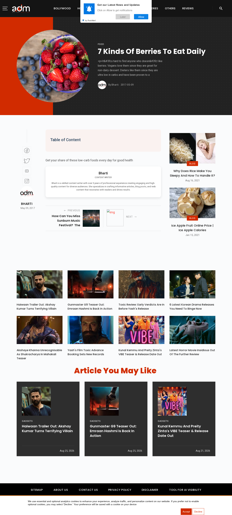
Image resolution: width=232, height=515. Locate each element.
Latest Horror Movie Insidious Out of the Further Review (192, 352)
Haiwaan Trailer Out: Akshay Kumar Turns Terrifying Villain (36, 307)
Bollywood (62, 8)
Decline (198, 511)
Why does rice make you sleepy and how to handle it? (192, 173)
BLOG (192, 163)
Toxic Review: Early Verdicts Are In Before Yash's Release (141, 307)
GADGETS (27, 421)
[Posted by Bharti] (102, 85)
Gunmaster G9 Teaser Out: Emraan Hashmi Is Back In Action (90, 307)
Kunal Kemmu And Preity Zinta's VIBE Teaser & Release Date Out (140, 352)
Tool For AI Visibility (185, 490)
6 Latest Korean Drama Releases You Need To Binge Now (191, 307)
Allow (141, 16)
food (101, 44)
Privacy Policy (119, 490)
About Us (60, 490)
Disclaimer (150, 490)
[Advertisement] (12, 70)
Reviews (188, 8)
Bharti (26, 203)
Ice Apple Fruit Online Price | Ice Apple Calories (192, 227)
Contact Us (88, 490)
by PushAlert (90, 20)
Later (123, 16)
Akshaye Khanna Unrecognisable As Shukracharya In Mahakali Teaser (39, 354)
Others (170, 8)
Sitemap (37, 490)
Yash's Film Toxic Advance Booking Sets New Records (86, 352)
